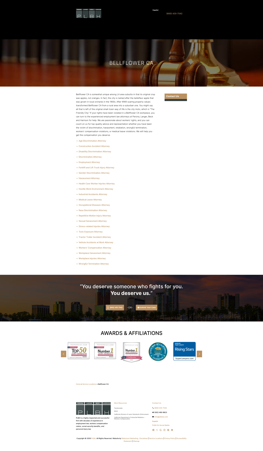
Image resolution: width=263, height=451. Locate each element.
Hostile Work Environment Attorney (96, 189)
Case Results (140, 10)
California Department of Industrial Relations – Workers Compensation (129, 418)
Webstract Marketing (130, 438)
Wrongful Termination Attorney (94, 264)
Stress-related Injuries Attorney (94, 226)
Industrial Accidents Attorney (93, 194)
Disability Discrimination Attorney (95, 151)
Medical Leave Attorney (90, 199)
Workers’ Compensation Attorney (95, 248)
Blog (149, 10)
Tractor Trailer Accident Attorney (95, 237)
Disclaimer (143, 438)
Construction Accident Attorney (94, 146)
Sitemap (136, 441)
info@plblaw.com (161, 417)
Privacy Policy (169, 438)
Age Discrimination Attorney (92, 141)
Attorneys (130, 10)
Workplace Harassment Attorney (94, 253)
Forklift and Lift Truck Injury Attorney (96, 167)
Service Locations (89, 384)
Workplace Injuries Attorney (92, 258)
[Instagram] (164, 430)
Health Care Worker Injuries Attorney (97, 183)
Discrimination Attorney (90, 157)
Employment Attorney (89, 162)
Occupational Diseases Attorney (94, 205)
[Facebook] (153, 430)
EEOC (116, 411)
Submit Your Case (148, 307)
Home (112, 21)
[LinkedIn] (172, 430)
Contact (155, 21)
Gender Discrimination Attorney (94, 173)
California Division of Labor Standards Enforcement (131, 414)
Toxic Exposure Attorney (91, 231)
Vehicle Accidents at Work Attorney (96, 242)
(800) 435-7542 (116, 307)
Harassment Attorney (89, 178)
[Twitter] (157, 430)
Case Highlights (113, 29)
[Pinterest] (168, 430)
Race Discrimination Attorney (93, 210)
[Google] (160, 430)
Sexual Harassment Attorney (93, 221)
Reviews (148, 21)
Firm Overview (136, 21)
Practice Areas (122, 21)
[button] (199, 354)
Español (155, 10)
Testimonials (118, 408)
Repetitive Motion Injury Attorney (95, 215)
